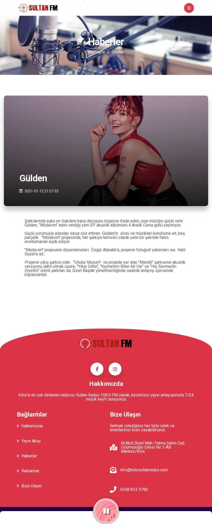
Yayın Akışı (31, 441)
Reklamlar (30, 471)
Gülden (118, 52)
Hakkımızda (32, 426)
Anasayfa (96, 52)
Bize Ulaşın (31, 486)
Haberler (29, 456)
